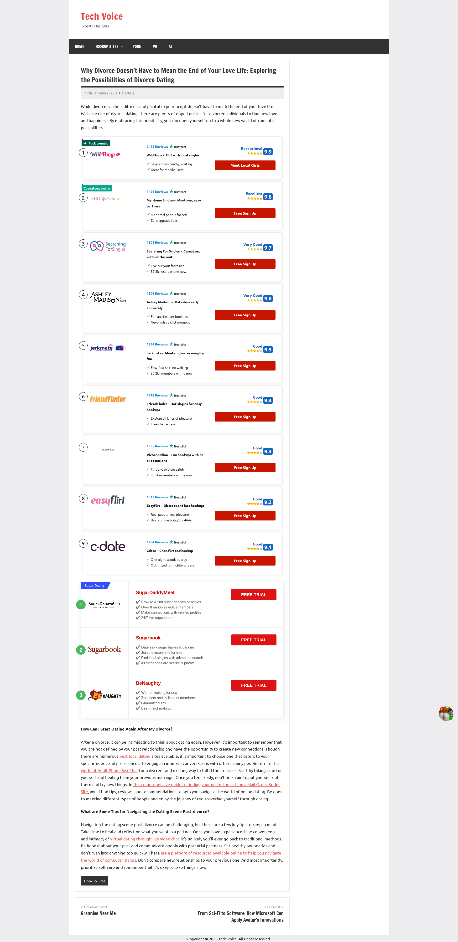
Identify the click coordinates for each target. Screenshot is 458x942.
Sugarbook (148, 637)
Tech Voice (102, 16)
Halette (125, 93)
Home (79, 46)
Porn (137, 46)
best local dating (135, 755)
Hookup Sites (107, 46)
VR (155, 46)
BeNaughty (148, 683)
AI (170, 46)
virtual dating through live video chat (144, 838)
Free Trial (253, 594)
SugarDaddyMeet (155, 592)
